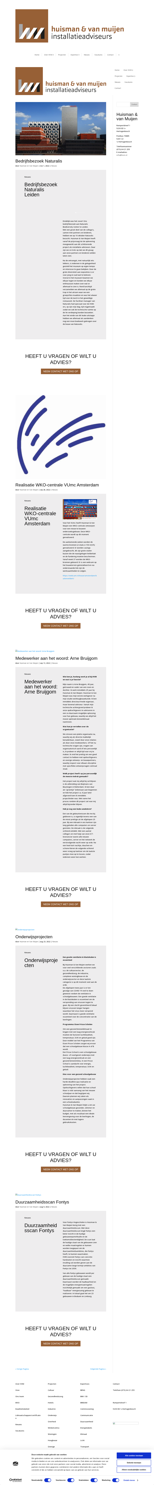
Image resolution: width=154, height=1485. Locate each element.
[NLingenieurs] (126, 1427)
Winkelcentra (53, 1428)
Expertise (74, 55)
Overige (51, 1446)
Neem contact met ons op (60, 371)
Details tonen (129, 1480)
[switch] (70, 1480)
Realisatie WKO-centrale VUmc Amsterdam (57, 484)
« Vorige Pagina (22, 1369)
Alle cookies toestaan (134, 1456)
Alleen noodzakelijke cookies (134, 1470)
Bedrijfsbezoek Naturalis (38, 161)
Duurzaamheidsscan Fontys (42, 1202)
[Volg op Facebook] (115, 1416)
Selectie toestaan (134, 1463)
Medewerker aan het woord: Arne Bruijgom (56, 658)
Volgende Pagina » (98, 1369)
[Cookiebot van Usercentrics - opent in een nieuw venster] (15, 1480)
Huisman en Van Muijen (29, 166)
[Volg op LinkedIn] (120, 1416)
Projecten (62, 55)
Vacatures (98, 55)
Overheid (52, 1421)
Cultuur (51, 1390)
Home (37, 55)
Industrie (52, 1409)
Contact (110, 55)
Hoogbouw (52, 1440)
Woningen (52, 1434)
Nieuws (87, 55)
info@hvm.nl (121, 155)
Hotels (51, 1402)
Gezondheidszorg (55, 1396)
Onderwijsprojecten (33, 936)
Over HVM (48, 55)
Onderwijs (52, 1415)
